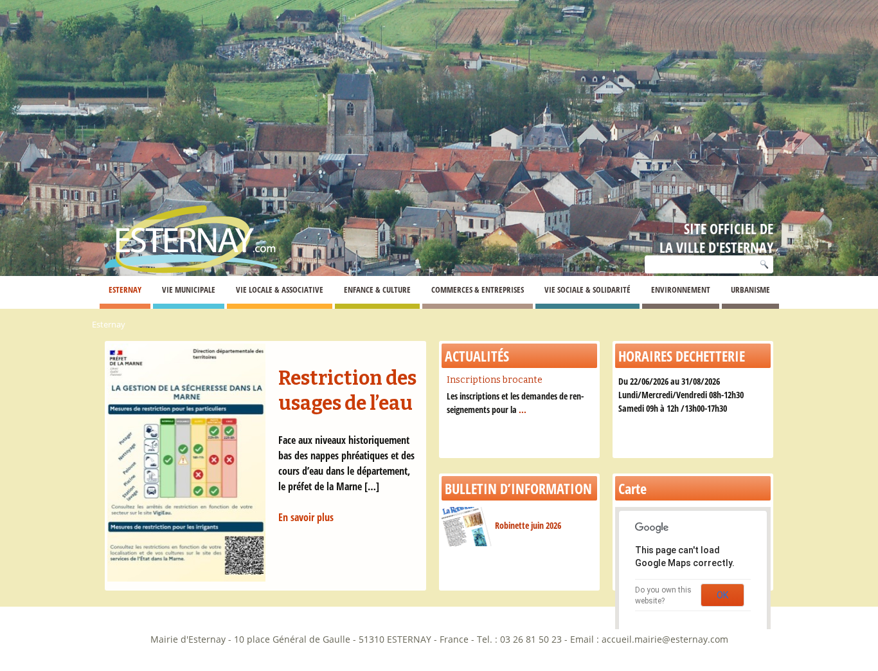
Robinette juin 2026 (528, 525)
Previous (85, 473)
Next (445, 473)
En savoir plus (306, 517)
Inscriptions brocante (494, 379)
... (522, 409)
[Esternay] (191, 228)
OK (722, 595)
